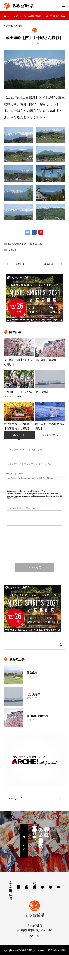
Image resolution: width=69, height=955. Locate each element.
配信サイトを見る (23, 841)
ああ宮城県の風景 (13, 26)
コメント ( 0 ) (19, 435)
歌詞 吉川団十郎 (34, 880)
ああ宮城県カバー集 (11, 886)
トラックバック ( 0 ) (49, 435)
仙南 (29, 244)
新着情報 (37, 244)
